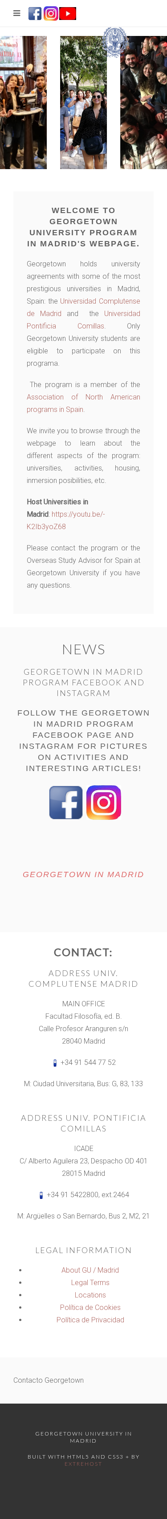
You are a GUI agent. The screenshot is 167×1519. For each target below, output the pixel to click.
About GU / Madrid (90, 1270)
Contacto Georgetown (48, 1380)
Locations (90, 1295)
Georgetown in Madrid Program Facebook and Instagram (84, 682)
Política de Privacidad (90, 1320)
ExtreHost (83, 1463)
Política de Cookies (90, 1307)
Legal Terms (90, 1282)
